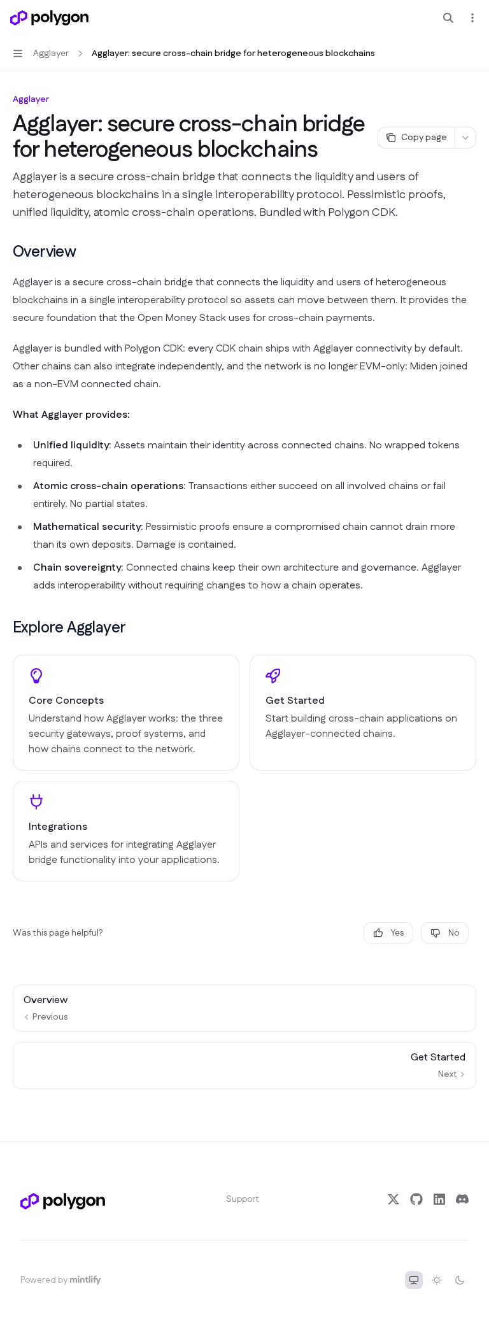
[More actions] (472, 18)
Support (242, 1199)
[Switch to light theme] (437, 1280)
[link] (126, 713)
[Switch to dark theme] (460, 1280)
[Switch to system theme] (414, 1280)
